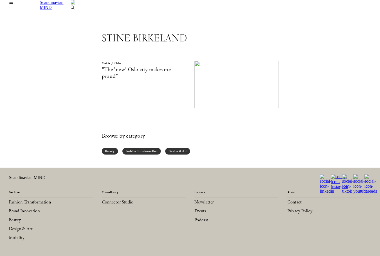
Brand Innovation (24, 211)
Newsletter (204, 202)
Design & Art (178, 151)
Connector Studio (118, 202)
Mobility (17, 238)
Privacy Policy (299, 211)
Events (200, 211)
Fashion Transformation (141, 151)
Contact (294, 202)
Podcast (201, 220)
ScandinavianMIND (51, 5)
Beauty (110, 151)
